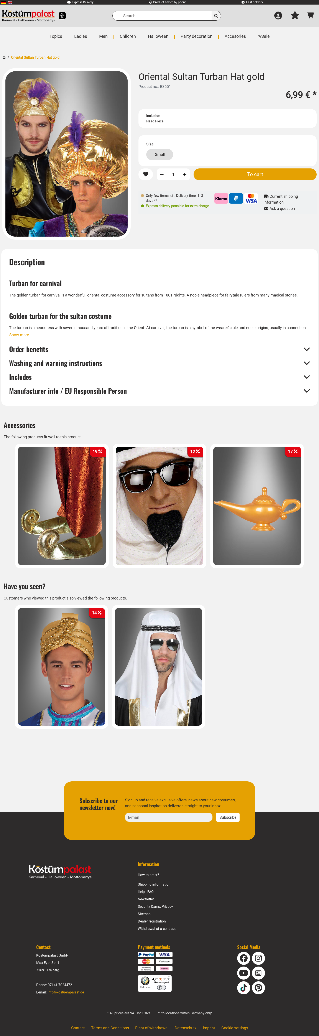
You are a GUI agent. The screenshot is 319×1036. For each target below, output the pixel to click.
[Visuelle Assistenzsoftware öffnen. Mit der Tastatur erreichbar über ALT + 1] (59, 16)
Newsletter (146, 899)
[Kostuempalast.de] (28, 16)
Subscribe (228, 817)
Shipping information (154, 884)
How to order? (148, 875)
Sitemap (144, 914)
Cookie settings (234, 1028)
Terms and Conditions (110, 1028)
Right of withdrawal (151, 1028)
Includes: (153, 116)
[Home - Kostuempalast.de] (60, 871)
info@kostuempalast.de (66, 992)
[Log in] (278, 16)
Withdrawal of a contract (157, 929)
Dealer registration (152, 921)
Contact (78, 1028)
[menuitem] (3, 2)
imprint (209, 1028)
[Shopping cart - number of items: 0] (311, 16)
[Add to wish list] (145, 174)
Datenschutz (186, 1028)
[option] (66, 154)
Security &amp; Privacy (155, 906)
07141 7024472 (60, 985)
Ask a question (282, 208)
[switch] (161, 987)
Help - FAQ (146, 892)
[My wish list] (295, 16)
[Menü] (169, 977)
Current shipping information (281, 199)
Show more (19, 335)
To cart (255, 174)
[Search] (216, 15)
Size (150, 144)
